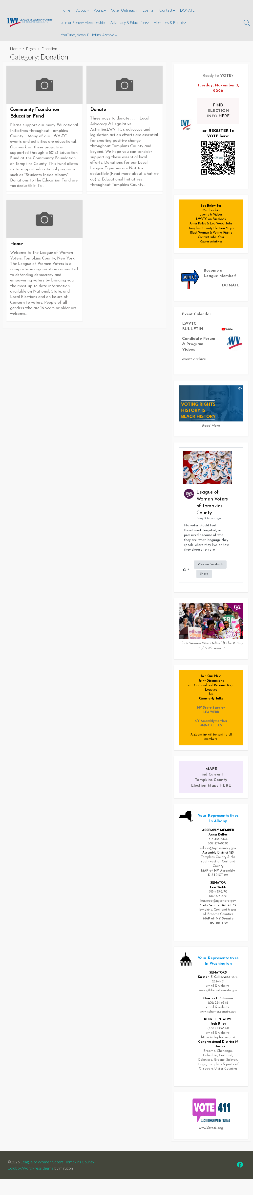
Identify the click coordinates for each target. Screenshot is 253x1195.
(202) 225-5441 (218, 1028)
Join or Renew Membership (83, 22)
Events (148, 10)
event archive (194, 359)
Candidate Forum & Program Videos (198, 344)
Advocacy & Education (128, 22)
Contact (165, 10)
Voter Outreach (124, 10)
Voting (99, 10)
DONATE (187, 10)
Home (65, 10)
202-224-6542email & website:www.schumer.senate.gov (218, 1007)
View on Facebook (210, 564)
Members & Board (168, 22)
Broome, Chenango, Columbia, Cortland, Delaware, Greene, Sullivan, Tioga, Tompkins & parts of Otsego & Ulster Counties (218, 1060)
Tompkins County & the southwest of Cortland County (218, 862)
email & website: (218, 1033)
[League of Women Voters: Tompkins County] (30, 22)
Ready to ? (218, 76)
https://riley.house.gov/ (218, 1037)
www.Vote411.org (211, 1128)
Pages (31, 48)
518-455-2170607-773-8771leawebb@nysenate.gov (218, 896)
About (81, 10)
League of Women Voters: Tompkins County (57, 1161)
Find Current (211, 775)
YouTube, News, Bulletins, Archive (87, 35)
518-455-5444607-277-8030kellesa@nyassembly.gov (218, 843)
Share (204, 573)
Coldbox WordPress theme (30, 1168)
